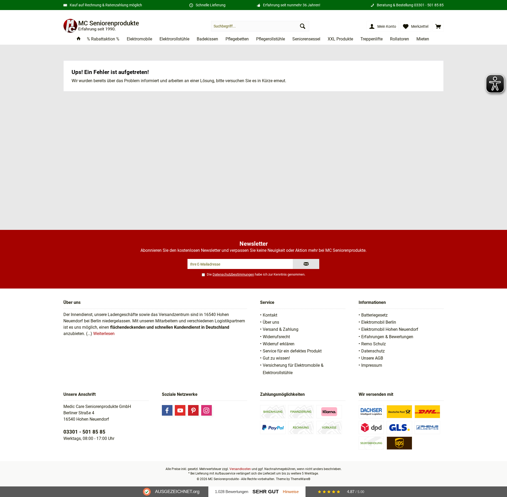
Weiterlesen (104, 333)
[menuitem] (438, 26)
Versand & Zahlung (280, 329)
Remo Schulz (373, 343)
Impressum (371, 365)
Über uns (271, 322)
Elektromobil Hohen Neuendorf (389, 329)
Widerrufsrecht (276, 336)
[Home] (78, 39)
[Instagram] (206, 410)
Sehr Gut (265, 491)
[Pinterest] (193, 410)
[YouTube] (180, 410)
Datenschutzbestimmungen (233, 274)
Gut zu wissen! (276, 358)
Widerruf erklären (278, 343)
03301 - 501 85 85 (429, 5)
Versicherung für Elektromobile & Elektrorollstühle (293, 369)
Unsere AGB (372, 358)
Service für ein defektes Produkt (292, 351)
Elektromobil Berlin (378, 322)
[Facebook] (167, 410)
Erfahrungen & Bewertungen (387, 336)
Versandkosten (240, 469)
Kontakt (270, 315)
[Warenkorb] (438, 26)
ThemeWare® (300, 479)
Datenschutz (373, 351)
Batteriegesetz (374, 315)
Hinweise (291, 491)
